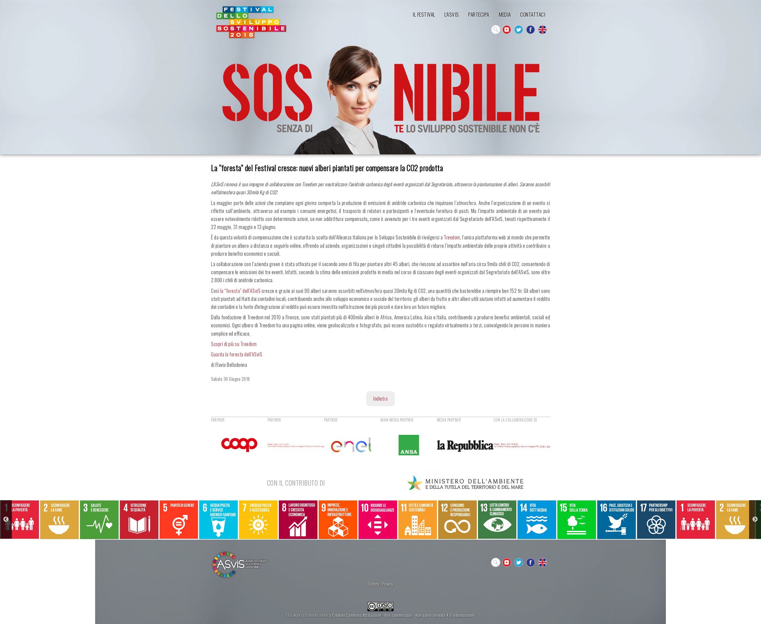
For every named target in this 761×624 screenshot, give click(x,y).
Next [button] (755, 519)
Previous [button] (6, 519)
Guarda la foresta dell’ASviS (236, 354)
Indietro (380, 398)
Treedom (452, 237)
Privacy (387, 584)
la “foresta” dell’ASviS (240, 290)
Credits (373, 584)
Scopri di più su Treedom (234, 343)
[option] (20, 519)
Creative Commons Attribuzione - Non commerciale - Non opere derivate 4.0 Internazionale (403, 615)
